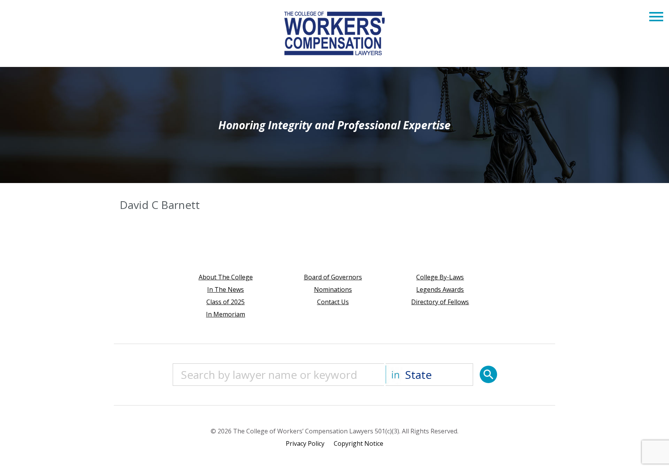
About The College (226, 277)
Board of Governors (333, 277)
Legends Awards (440, 289)
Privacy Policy (305, 443)
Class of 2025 (225, 302)
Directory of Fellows (440, 302)
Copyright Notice (358, 443)
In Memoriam (225, 314)
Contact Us (333, 302)
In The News (225, 289)
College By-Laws (440, 277)
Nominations (333, 289)
